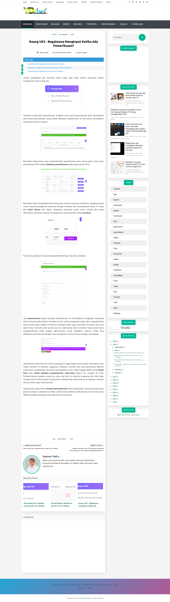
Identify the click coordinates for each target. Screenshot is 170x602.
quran (116, 286)
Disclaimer (60, 2)
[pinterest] (147, 2)
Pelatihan (117, 270)
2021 (114, 383)
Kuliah (123, 24)
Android (117, 189)
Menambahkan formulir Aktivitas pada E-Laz (129, 353)
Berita (66, 24)
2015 (114, 399)
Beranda (27, 24)
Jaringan (117, 243)
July (116, 350)
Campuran (118, 205)
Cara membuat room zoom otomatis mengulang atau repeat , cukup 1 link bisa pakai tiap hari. (135, 128)
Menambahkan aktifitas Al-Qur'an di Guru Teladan (45, 71)
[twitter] (132, 2)
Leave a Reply (82, 52)
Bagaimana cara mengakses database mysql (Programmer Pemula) (134, 146)
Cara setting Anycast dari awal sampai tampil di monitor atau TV (135, 95)
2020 (115, 386)
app (115, 194)
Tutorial (117, 297)
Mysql (116, 265)
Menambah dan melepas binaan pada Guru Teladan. (46, 64)
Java (115, 248)
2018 (114, 389)
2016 (114, 395)
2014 (114, 402)
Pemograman (108, 24)
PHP (116, 281)
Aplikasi (77, 24)
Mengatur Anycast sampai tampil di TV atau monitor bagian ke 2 (135, 164)
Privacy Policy (47, 2)
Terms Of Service (96, 2)
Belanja (55, 24)
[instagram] (143, 2)
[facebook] (129, 2)
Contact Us (34, 2)
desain (116, 211)
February (118, 369)
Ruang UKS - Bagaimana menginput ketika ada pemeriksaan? (50, 68)
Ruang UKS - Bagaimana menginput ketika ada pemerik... (130, 365)
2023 (115, 377)
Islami (116, 238)
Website (117, 313)
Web (115, 308)
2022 (115, 380)
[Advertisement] (106, 12)
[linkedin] (139, 2)
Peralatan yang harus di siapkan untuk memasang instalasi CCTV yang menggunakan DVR (125, 112)
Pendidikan (41, 24)
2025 (115, 341)
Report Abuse (72, 2)
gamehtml (118, 227)
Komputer (118, 254)
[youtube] (136, 2)
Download (137, 24)
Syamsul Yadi (50, 456)
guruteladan (62, 439)
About (108, 2)
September (119, 347)
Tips (115, 292)
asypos (116, 200)
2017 (114, 392)
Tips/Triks (91, 24)
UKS (71, 439)
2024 (115, 344)
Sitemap (84, 2)
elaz (115, 221)
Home (25, 2)
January (118, 373)
